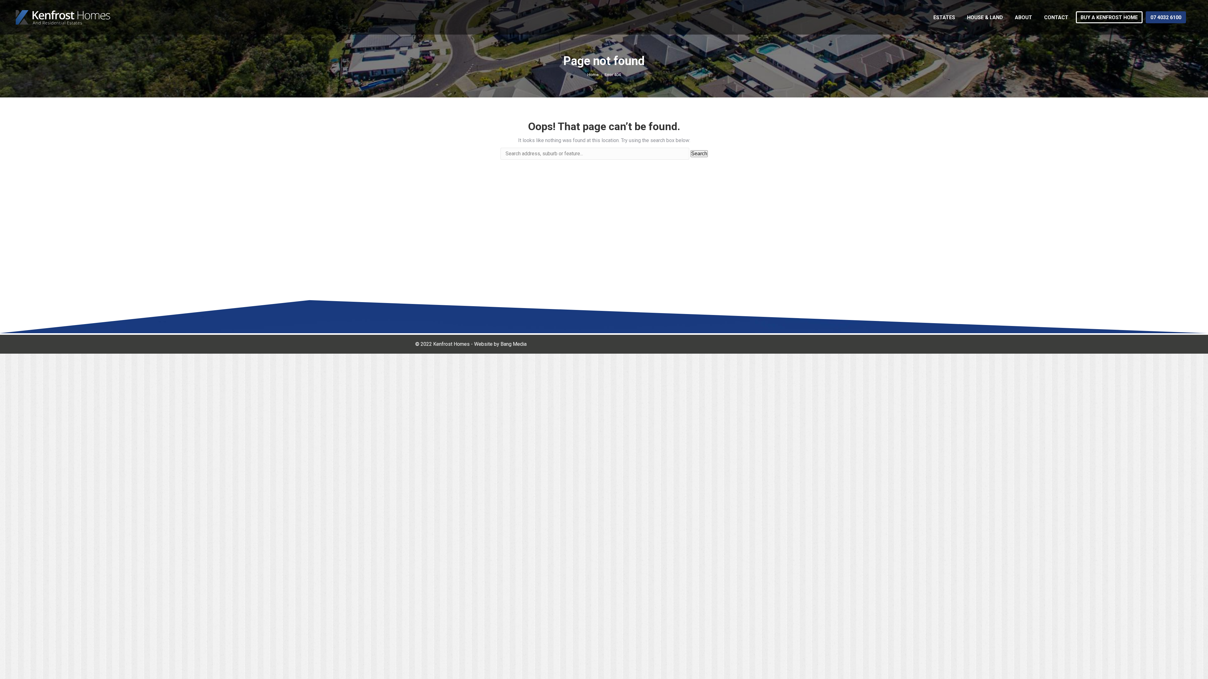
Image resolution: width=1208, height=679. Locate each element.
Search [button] (699, 153)
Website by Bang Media (500, 344)
